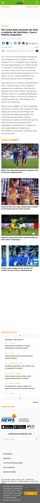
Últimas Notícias (9, 332)
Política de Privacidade (13, 463)
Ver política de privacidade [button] (11, 500)
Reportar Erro (9, 472)
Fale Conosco (9, 467)
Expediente (7, 454)
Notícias (35, 402)
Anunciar (7, 458)
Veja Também (10, 139)
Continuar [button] (31, 493)
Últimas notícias (32, 7)
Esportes (4, 26)
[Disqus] (20, 301)
